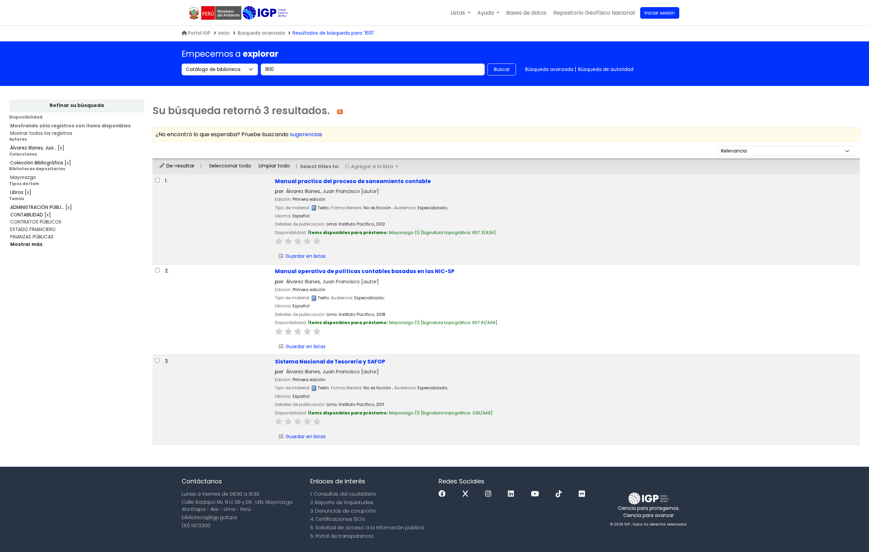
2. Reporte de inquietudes (341, 502)
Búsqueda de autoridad (605, 69)
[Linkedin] (512, 494)
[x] (467, 494)
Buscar (502, 69)
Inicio (224, 33)
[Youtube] (536, 494)
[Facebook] (444, 494)
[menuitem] (594, 12)
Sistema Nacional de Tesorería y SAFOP (330, 361)
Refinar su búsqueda (77, 105)
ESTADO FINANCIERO (33, 229)
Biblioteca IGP (266, 13)
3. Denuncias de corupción (343, 511)
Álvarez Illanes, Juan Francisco (332, 191)
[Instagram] (490, 494)
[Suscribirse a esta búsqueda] (340, 111)
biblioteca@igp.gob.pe (209, 517)
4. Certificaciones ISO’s (337, 519)
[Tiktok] (560, 494)
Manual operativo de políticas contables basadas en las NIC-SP (365, 271)
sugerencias (306, 134)
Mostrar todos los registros (41, 133)
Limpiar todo (274, 165)
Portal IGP (199, 33)
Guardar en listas (305, 256)
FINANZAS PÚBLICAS (32, 237)
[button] (460, 12)
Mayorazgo (23, 177)
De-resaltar (180, 165)
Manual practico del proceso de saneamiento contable (353, 181)
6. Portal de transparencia (341, 536)
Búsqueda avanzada (261, 33)
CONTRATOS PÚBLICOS (35, 222)
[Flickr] (583, 494)
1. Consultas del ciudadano (343, 494)
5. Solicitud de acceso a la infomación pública (367, 527)
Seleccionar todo (230, 165)
